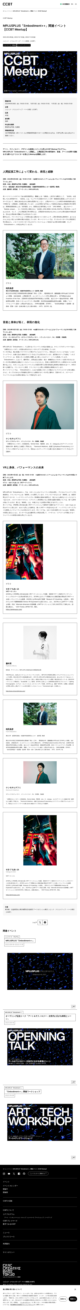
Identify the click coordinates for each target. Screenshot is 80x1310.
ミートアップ (48, 1217)
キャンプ (23, 1217)
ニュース (6, 1233)
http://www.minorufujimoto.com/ (15, 691)
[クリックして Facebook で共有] (45, 922)
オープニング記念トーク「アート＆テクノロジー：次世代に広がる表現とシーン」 (38, 1017)
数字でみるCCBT (9, 1224)
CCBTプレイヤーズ (10, 1221)
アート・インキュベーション (12, 1217)
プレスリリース (9, 1237)
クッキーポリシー (25, 1302)
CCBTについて (8, 1210)
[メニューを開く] (76, 4)
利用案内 (6, 1244)
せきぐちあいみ (12, 870)
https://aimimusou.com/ (14, 609)
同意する (73, 1299)
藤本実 (11, 664)
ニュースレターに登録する (37, 1173)
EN (72, 4)
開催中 (5, 1189)
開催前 (5, 1192)
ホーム (4, 11)
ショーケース (30, 1217)
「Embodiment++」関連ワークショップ (23, 1091)
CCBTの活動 (7, 1201)
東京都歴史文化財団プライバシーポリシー (22, 1304)
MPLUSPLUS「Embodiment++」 (20, 941)
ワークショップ (39, 1217)
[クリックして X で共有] (40, 922)
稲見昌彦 (11, 730)
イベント (9, 11)
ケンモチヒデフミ (13, 788)
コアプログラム (9, 1214)
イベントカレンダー (10, 1186)
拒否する (63, 1299)
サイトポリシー (9, 1252)
